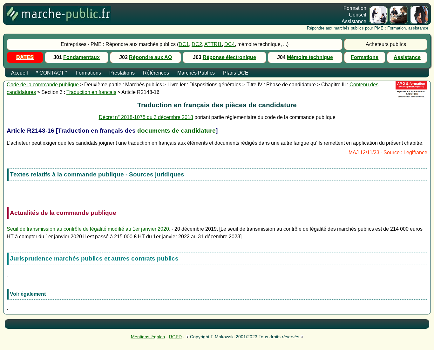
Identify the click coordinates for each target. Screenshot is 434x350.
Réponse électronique (229, 57)
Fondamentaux (81, 57)
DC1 (184, 44)
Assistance (407, 57)
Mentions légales (148, 336)
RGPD (175, 336)
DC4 (229, 44)
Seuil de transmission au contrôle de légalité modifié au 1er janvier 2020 (88, 229)
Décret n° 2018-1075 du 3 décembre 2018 (146, 117)
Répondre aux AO (150, 57)
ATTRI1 (213, 44)
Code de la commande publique (43, 84)
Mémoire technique (310, 57)
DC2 (197, 44)
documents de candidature (176, 130)
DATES (25, 57)
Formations (364, 57)
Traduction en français (91, 92)
